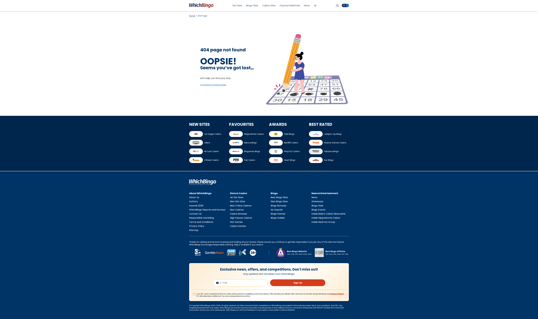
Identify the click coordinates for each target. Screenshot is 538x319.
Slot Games (236, 222)
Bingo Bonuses (278, 205)
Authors (193, 201)
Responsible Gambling (201, 217)
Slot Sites (237, 5)
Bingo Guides (278, 217)
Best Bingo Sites (279, 197)
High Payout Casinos (241, 217)
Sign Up (298, 282)
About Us (194, 197)
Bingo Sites (252, 5)
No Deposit (277, 209)
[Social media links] (345, 5)
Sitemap (193, 230)
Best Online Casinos (240, 205)
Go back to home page (213, 84)
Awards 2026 (196, 205)
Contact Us (195, 213)
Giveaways (317, 201)
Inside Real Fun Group (323, 222)
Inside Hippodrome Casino (325, 217)
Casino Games (238, 226)
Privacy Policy (196, 226)
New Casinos (237, 209)
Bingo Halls (317, 205)
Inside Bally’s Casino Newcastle (328, 213)
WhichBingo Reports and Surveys (207, 209)
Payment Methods (290, 5)
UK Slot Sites (236, 197)
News (307, 5)
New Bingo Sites (279, 201)
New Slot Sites (237, 201)
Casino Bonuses (238, 213)
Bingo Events (318, 209)
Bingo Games (278, 213)
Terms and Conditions (201, 222)
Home (192, 15)
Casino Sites (269, 5)
